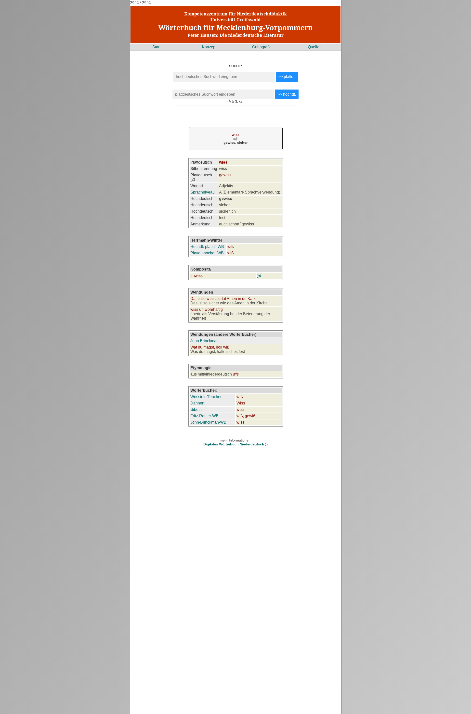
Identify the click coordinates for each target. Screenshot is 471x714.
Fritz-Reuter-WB (204, 416)
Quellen (315, 47)
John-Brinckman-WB (208, 422)
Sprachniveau (202, 192)
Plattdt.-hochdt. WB (207, 253)
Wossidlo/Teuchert (206, 397)
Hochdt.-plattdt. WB (207, 247)
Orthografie (262, 47)
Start (156, 47)
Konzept (209, 47)
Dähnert (197, 403)
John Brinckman (204, 341)
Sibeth (196, 409)
